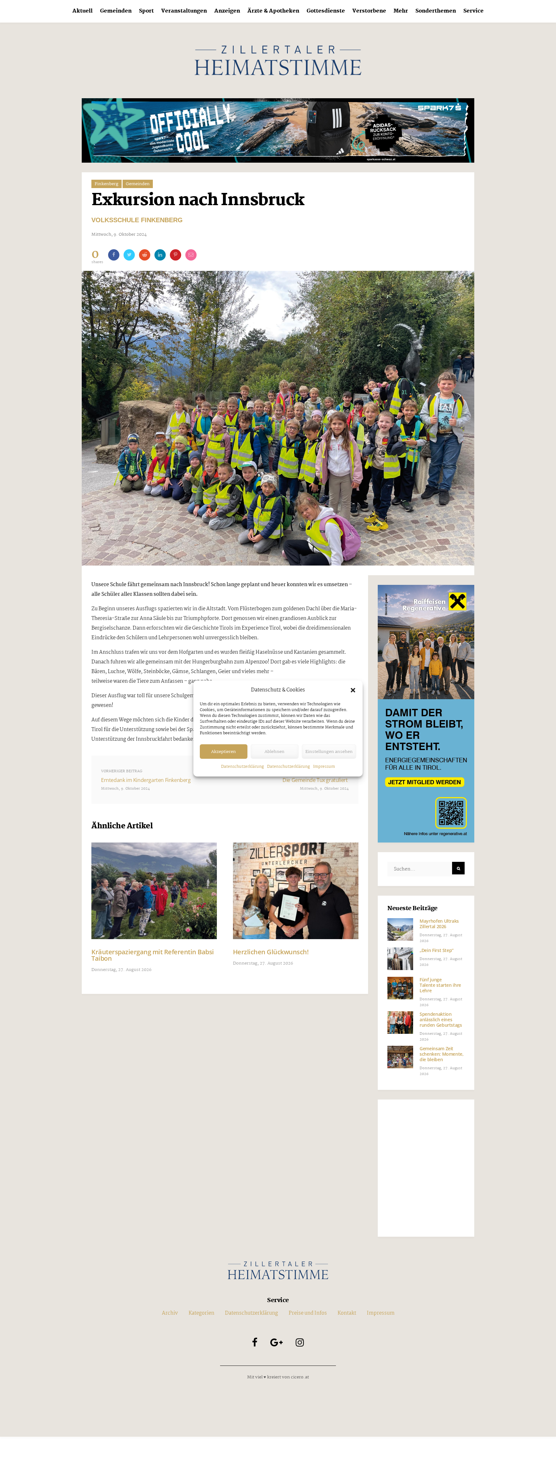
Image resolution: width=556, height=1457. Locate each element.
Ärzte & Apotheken (273, 11)
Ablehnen (274, 751)
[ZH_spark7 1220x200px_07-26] (278, 130)
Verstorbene (369, 11)
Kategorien (201, 1313)
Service (473, 11)
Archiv (170, 1313)
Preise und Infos (308, 1313)
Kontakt (347, 1313)
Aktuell (82, 11)
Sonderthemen (435, 11)
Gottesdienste (326, 11)
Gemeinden (116, 11)
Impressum (324, 766)
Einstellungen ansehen (329, 751)
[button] (353, 690)
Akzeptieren (223, 751)
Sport (146, 11)
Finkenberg (106, 183)
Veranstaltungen (184, 11)
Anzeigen (227, 11)
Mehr (401, 11)
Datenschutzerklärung (242, 766)
